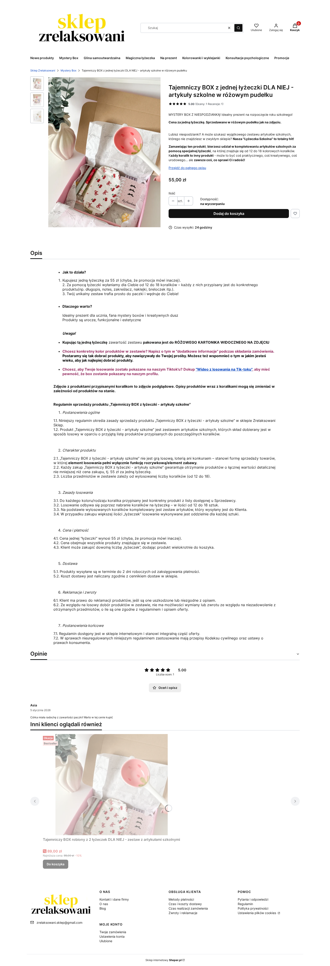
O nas (103, 904)
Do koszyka (55, 864)
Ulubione (105, 941)
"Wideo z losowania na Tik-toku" (224, 369)
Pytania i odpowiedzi (253, 899)
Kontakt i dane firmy (114, 899)
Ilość (172, 193)
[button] (238, 28)
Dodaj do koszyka (228, 213)
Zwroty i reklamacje (183, 913)
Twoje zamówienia (112, 932)
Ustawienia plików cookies (257, 913)
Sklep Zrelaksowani (42, 70)
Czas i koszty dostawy (185, 904)
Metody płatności (181, 899)
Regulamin (245, 904)
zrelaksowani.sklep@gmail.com (59, 922)
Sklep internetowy (163, 960)
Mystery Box (68, 70)
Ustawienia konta (112, 936)
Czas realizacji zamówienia (188, 908)
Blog (102, 908)
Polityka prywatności (253, 908)
